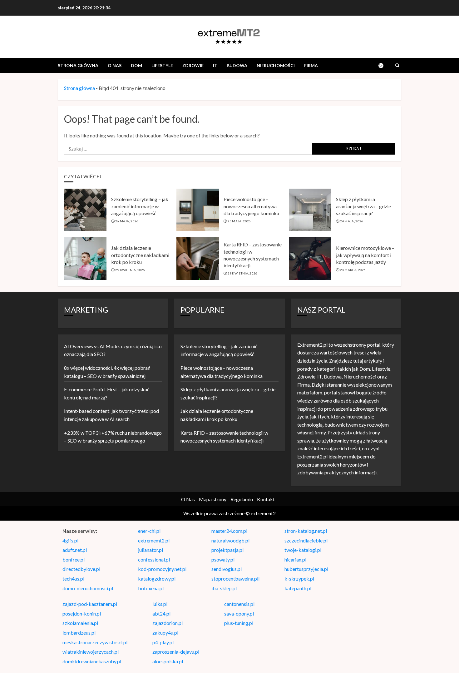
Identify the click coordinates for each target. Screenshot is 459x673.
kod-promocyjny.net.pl (162, 569)
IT (215, 65)
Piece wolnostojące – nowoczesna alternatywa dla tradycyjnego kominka (251, 206)
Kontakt (266, 499)
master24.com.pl (229, 531)
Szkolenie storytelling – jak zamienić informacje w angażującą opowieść (139, 206)
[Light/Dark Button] (384, 65)
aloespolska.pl (167, 661)
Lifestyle (162, 65)
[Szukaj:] (188, 149)
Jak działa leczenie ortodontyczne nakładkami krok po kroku (140, 255)
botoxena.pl (151, 588)
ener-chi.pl (149, 531)
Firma (311, 65)
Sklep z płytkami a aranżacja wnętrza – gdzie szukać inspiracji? (363, 206)
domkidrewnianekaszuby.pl (91, 661)
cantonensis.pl (239, 604)
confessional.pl (154, 559)
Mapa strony (212, 499)
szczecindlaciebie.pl (306, 540)
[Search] (397, 66)
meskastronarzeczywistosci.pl (94, 642)
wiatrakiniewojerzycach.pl (90, 652)
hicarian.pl (295, 559)
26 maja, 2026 (127, 221)
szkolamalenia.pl (80, 623)
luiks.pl (159, 604)
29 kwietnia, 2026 (130, 270)
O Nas (114, 65)
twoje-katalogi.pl (302, 550)
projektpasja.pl (227, 550)
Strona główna (78, 65)
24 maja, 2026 (351, 221)
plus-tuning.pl (238, 623)
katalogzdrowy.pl (156, 578)
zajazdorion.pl (167, 623)
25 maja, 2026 (239, 221)
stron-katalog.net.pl (305, 531)
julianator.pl (150, 550)
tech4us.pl (73, 578)
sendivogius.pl (226, 569)
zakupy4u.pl (165, 633)
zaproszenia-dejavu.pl (175, 652)
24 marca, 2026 (353, 270)
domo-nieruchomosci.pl (87, 588)
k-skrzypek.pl (299, 578)
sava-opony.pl (239, 613)
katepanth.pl (297, 588)
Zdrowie (193, 65)
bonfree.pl (73, 559)
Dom (136, 65)
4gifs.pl (70, 540)
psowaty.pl (222, 559)
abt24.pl (161, 613)
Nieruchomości (276, 65)
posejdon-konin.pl (81, 613)
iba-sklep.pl (224, 588)
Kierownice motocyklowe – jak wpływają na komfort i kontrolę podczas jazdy (365, 255)
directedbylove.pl (81, 569)
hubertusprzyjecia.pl (306, 569)
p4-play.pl (163, 642)
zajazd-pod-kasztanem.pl (89, 604)
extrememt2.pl (154, 540)
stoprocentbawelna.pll (235, 578)
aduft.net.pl (74, 550)
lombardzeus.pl (79, 633)
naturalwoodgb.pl (230, 540)
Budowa (237, 65)
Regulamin (241, 499)
